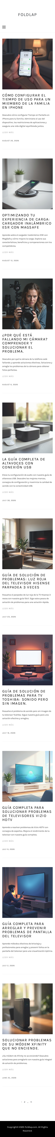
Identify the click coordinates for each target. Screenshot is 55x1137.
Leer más (8, 132)
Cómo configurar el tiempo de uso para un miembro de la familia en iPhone (26, 101)
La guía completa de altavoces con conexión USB (23, 463)
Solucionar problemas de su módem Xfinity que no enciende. (27, 1044)
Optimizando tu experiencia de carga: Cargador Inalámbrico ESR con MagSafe (26, 221)
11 (31, 1102)
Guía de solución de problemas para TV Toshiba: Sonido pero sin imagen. (25, 697)
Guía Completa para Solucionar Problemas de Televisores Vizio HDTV (27, 813)
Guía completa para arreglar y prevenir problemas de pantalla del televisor (27, 930)
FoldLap (27, 14)
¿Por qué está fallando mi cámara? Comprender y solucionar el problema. (25, 343)
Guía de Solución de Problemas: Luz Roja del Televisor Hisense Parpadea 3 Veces (26, 581)
